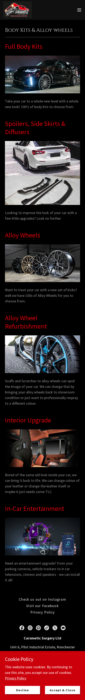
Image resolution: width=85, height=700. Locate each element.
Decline (22, 690)
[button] (79, 10)
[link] (17, 10)
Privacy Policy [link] (42, 612)
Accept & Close (62, 690)
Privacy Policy (15, 678)
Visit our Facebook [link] (42, 605)
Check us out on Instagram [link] (42, 599)
